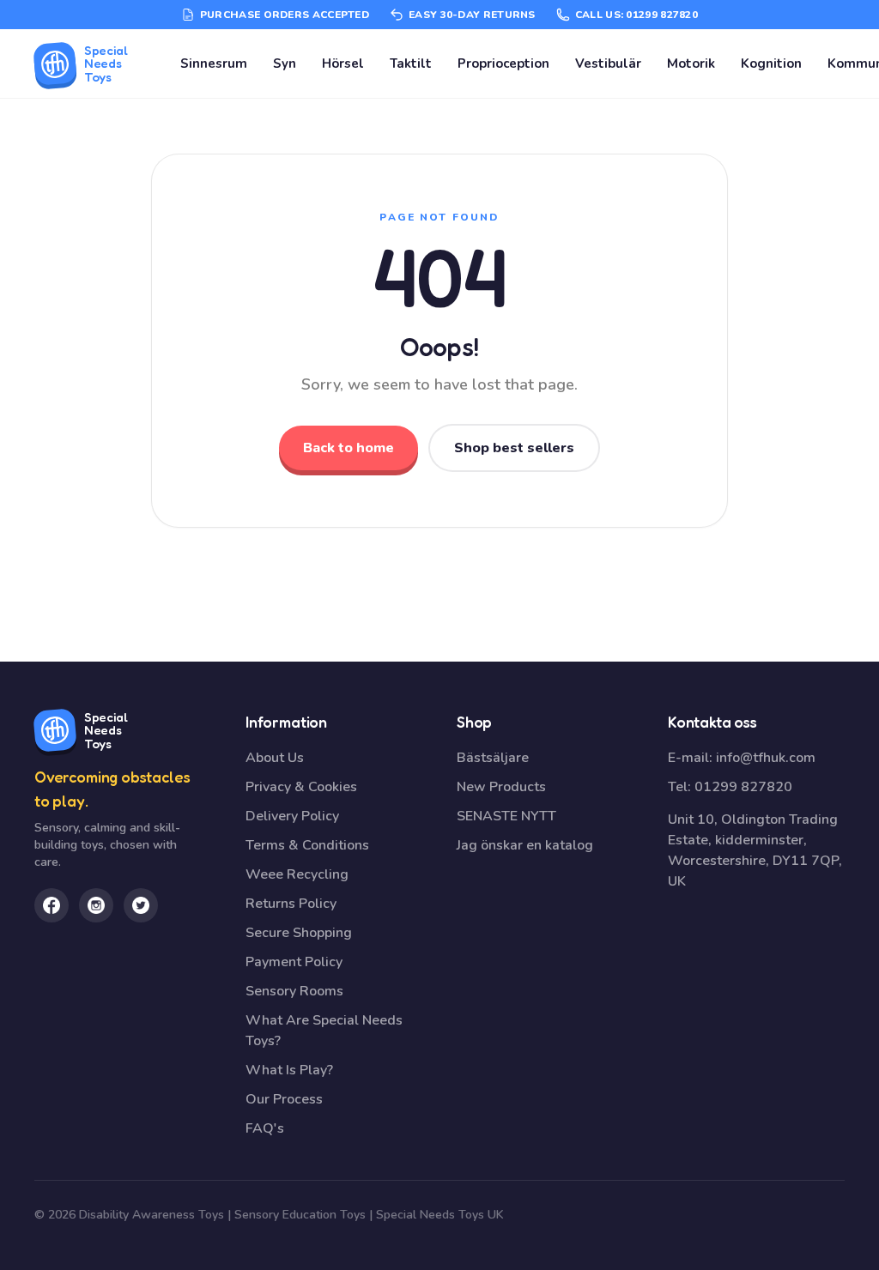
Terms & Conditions (307, 845)
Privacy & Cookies (301, 786)
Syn (284, 63)
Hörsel (343, 63)
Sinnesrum (213, 63)
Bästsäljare (493, 757)
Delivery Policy (292, 816)
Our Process (284, 1099)
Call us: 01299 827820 (636, 14)
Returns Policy (291, 903)
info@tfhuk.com (765, 757)
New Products (501, 786)
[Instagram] (96, 905)
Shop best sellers (514, 447)
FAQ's (265, 1128)
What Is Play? (289, 1070)
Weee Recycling (297, 874)
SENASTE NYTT (506, 816)
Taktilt (411, 63)
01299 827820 (743, 786)
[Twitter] (141, 905)
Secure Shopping (299, 932)
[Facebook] (51, 905)
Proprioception (503, 63)
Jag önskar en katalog (525, 845)
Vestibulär (608, 63)
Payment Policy (294, 961)
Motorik (691, 63)
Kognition (771, 63)
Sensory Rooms (294, 991)
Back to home (348, 447)
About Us (275, 757)
